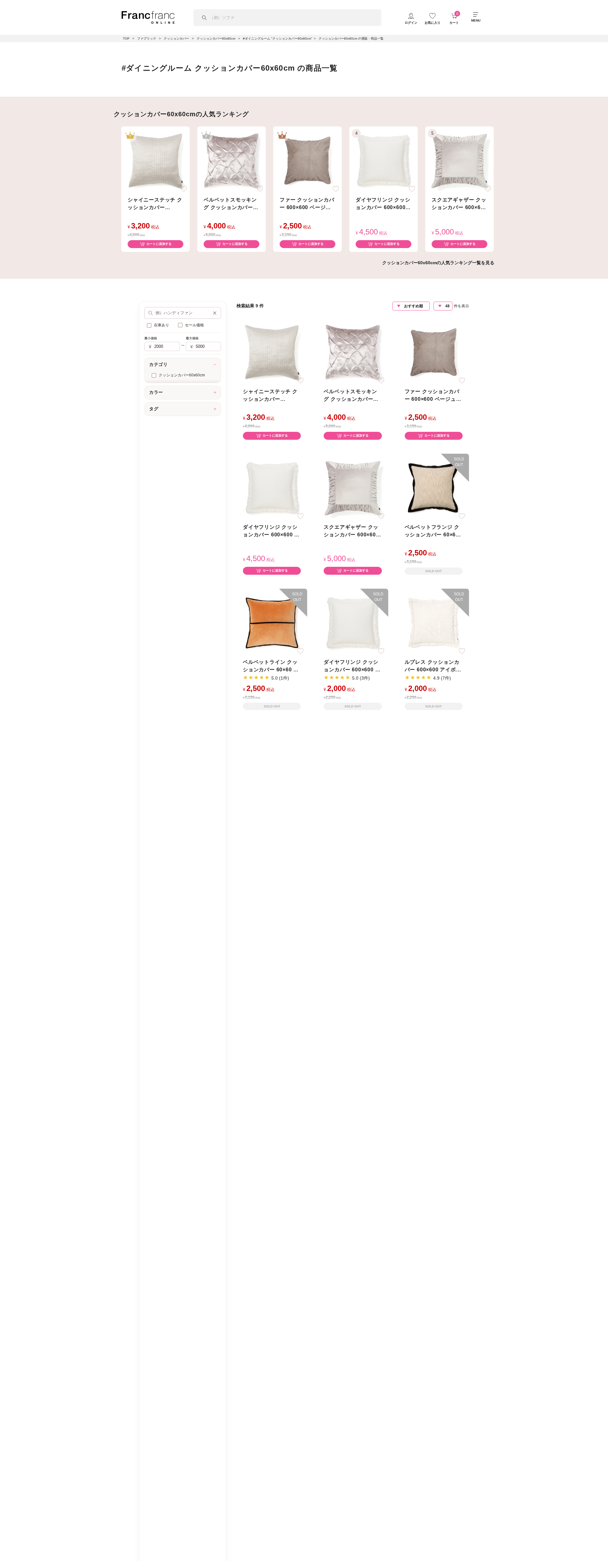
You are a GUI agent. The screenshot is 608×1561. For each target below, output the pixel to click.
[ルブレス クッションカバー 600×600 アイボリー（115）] (433, 622)
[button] (215, 313)
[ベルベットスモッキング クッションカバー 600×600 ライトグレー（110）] (231, 160)
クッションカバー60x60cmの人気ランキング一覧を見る (438, 262)
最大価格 (192, 338)
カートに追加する (159, 244)
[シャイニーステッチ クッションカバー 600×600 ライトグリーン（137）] (155, 160)
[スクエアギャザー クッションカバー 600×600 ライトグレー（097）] (459, 160)
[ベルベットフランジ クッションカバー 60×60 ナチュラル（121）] (433, 487)
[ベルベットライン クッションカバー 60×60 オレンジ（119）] (272, 622)
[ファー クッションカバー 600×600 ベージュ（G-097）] (307, 160)
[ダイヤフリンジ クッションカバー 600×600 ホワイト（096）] (383, 160)
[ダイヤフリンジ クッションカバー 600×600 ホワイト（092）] (352, 622)
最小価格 (150, 338)
